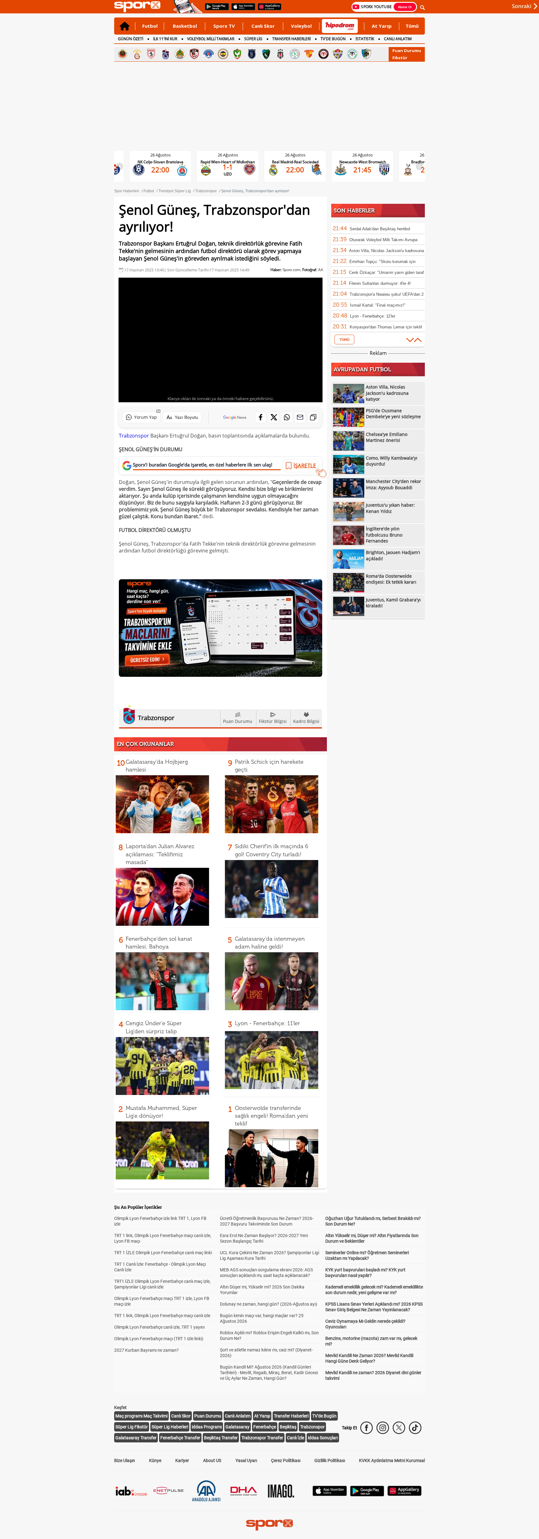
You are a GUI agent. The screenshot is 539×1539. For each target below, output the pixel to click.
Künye (155, 1460)
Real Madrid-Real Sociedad (233, 162)
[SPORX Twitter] (399, 1428)
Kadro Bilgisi (306, 721)
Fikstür (399, 57)
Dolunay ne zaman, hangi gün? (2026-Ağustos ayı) (268, 1304)
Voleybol (301, 26)
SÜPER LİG (253, 38)
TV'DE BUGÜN (333, 38)
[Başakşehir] (251, 54)
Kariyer (182, 1460)
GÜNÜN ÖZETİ (130, 38)
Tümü (412, 26)
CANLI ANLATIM (398, 38)
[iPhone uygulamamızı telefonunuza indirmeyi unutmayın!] (241, 9)
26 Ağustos (165, 155)
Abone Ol (405, 7)
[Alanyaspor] (180, 54)
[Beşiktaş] (280, 54)
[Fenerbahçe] (223, 54)
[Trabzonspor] (165, 54)
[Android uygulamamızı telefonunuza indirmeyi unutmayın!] (214, 9)
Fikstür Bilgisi (273, 721)
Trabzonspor (134, 435)
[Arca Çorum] (323, 54)
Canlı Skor (263, 26)
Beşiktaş (288, 1426)
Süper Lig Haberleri (170, 1426)
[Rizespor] (294, 54)
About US (212, 1460)
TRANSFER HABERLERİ (291, 38)
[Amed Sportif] (237, 54)
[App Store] (330, 1494)
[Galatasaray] (137, 54)
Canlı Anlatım (237, 1415)
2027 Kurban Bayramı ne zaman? (146, 1350)
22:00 (233, 169)
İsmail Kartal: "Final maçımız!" (377, 305)
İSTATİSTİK (365, 38)
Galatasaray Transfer (136, 1437)
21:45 (300, 169)
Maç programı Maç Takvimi (141, 1415)
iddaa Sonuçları (323, 1437)
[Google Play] (367, 1495)
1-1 (165, 166)
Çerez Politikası (285, 1460)
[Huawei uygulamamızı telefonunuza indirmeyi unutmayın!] (267, 9)
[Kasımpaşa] (208, 54)
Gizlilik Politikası (329, 1460)
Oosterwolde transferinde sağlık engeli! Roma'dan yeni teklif (271, 1116)
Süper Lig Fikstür (131, 1426)
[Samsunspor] (151, 54)
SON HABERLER (354, 210)
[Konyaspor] (352, 54)
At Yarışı (381, 26)
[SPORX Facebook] (366, 1428)
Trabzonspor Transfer (262, 1437)
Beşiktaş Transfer (221, 1437)
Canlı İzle (295, 1437)
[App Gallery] (404, 1494)
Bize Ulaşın (124, 1460)
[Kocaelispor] (266, 54)
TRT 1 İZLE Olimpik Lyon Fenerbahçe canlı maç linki (163, 1252)
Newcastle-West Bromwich (300, 162)
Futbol (150, 26)
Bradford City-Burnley (367, 162)
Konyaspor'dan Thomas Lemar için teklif (386, 327)
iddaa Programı (207, 1426)
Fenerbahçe (264, 1426)
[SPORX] (269, 1524)
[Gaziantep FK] (194, 54)
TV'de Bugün (324, 1415)
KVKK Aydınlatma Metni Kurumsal (392, 1460)
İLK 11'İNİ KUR (165, 38)
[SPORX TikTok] (415, 1428)
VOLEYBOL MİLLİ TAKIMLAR (210, 38)
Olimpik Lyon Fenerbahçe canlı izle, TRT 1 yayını (159, 1327)
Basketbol (185, 26)
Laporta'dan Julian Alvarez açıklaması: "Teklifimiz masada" (160, 854)
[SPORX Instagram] (383, 1428)
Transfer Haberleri (291, 1415)
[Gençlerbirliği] (122, 54)
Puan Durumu (406, 50)
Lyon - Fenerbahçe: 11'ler (267, 1023)
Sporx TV (224, 26)
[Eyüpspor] (338, 54)
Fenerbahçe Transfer (180, 1437)
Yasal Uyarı (246, 1460)
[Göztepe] (309, 54)
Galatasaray (238, 1426)
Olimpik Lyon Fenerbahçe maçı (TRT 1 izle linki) (158, 1338)
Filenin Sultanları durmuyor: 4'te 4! (380, 283)
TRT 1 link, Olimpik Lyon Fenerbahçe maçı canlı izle (162, 1315)
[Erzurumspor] (366, 54)
